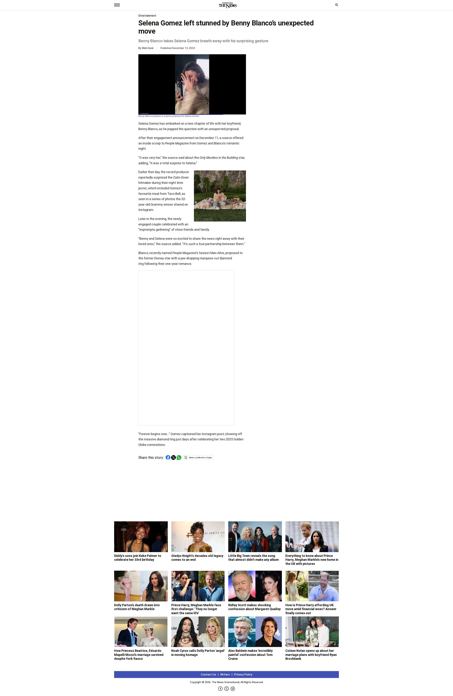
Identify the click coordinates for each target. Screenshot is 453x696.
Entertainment (147, 15)
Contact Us (208, 674)
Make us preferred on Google (200, 458)
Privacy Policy (243, 674)
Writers (225, 674)
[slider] (192, 114)
